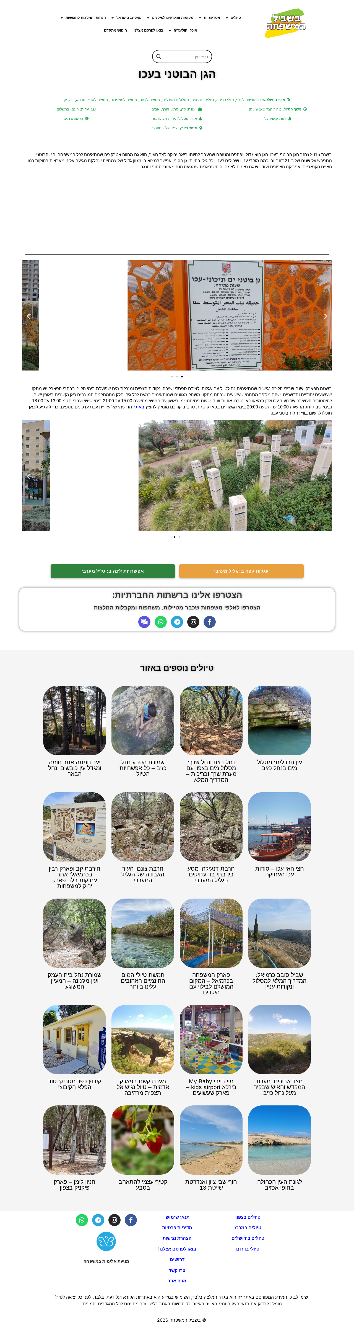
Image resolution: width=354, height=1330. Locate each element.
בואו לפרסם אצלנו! (147, 30)
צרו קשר (177, 1270)
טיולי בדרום (247, 1249)
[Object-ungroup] (144, 622)
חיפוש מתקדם (115, 30)
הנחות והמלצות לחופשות (86, 18)
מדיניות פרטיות (177, 1227)
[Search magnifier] (159, 56)
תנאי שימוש (177, 1217)
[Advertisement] (177, 215)
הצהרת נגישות (177, 1238)
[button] (28, 315)
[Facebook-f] (210, 622)
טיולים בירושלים (247, 1238)
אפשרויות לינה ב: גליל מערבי (113, 571)
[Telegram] (177, 622)
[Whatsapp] (161, 622)
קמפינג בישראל (129, 18)
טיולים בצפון (248, 1217)
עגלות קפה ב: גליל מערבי (241, 571)
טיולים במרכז (248, 1227)
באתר (138, 407)
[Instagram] (193, 622)
